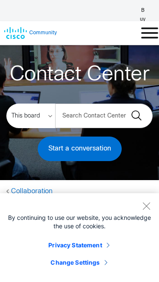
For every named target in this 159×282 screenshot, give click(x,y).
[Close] (146, 206)
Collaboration (32, 191)
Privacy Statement (75, 245)
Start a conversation (79, 148)
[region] (79, 237)
